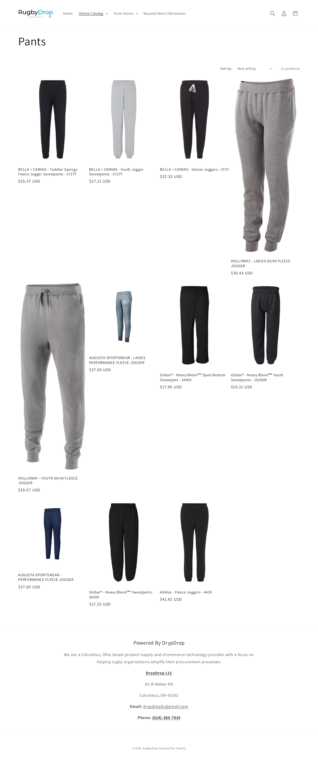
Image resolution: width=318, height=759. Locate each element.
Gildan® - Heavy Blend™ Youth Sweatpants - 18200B (257, 377)
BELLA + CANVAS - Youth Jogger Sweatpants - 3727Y (116, 171)
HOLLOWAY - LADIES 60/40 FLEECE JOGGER (261, 263)
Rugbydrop (150, 748)
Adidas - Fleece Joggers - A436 (186, 592)
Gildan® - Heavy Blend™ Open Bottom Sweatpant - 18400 (193, 377)
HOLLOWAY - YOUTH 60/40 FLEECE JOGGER (48, 480)
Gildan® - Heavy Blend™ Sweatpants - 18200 (121, 594)
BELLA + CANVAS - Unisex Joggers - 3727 (194, 169)
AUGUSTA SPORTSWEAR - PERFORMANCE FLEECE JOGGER (46, 577)
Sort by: (226, 68)
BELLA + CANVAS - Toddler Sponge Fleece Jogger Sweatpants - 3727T (47, 171)
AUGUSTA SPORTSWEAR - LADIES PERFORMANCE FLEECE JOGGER (117, 360)
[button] (93, 13)
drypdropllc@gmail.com (165, 706)
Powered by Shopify (172, 748)
